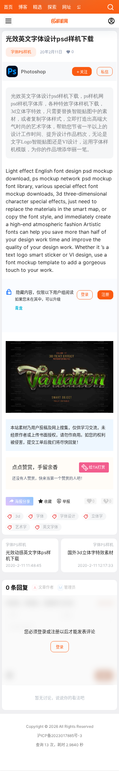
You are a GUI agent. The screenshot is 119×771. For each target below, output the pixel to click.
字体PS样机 (21, 52)
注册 (105, 294)
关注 (84, 72)
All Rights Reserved (75, 726)
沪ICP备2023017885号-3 (59, 735)
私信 (105, 72)
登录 (85, 294)
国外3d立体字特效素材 (90, 552)
